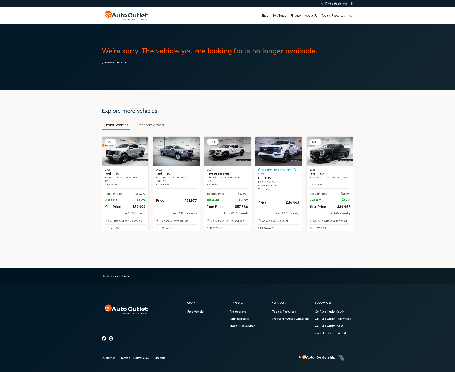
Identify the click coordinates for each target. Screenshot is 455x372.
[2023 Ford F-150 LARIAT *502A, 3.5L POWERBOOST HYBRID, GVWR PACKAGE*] (278, 151)
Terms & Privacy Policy (135, 358)
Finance (295, 15)
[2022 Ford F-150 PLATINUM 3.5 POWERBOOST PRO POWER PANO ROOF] (176, 151)
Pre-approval (238, 311)
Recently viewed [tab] (150, 125)
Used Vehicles (196, 311)
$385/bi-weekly (188, 213)
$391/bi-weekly (137, 213)
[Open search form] (351, 15)
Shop (265, 15)
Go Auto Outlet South (329, 311)
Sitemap (160, 358)
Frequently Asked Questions (290, 318)
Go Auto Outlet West (329, 326)
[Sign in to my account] (351, 3)
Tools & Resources (333, 15)
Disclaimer (108, 358)
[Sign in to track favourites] (143, 141)
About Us (311, 15)
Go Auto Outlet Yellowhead (333, 318)
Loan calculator (240, 318)
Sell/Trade (279, 15)
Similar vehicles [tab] (115, 125)
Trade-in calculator (242, 326)
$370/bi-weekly (341, 213)
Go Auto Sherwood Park (331, 333)
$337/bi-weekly (290, 213)
